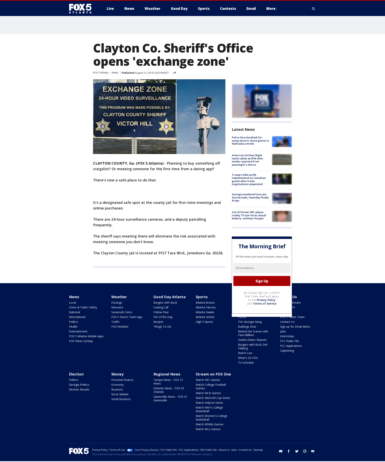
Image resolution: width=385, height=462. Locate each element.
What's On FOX (248, 358)
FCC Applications (291, 346)
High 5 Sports (204, 322)
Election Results (79, 389)
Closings (116, 302)
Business (117, 389)
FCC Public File (289, 341)
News (115, 72)
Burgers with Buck (165, 302)
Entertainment (78, 331)
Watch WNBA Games (209, 424)
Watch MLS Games (208, 429)
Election (76, 374)
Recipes (158, 322)
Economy (117, 385)
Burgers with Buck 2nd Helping (252, 346)
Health (73, 326)
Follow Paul (160, 312)
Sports (202, 296)
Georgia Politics (79, 385)
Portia (242, 317)
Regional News (166, 374)
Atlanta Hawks (205, 312)
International (77, 317)
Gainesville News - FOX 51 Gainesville (170, 398)
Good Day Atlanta (169, 296)
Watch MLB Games (208, 393)
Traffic (115, 322)
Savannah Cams (121, 312)
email (313, 451)
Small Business (121, 399)
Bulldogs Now (247, 326)
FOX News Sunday (81, 341)
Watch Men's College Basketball (209, 409)
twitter (297, 451)
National (74, 312)
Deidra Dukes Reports (252, 340)
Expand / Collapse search (313, 9)
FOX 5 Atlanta (100, 72)
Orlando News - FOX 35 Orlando (168, 390)
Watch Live (245, 353)
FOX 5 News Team (292, 317)
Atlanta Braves (205, 302)
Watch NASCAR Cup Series (213, 398)
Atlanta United (205, 317)
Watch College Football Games (211, 386)
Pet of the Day (162, 317)
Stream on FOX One (213, 374)
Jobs (283, 331)
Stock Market (120, 394)
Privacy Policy (266, 300)
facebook (289, 451)
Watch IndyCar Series (209, 403)
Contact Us (287, 322)
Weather (119, 296)
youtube (281, 451)
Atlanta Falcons (206, 307)
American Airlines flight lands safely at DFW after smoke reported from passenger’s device (247, 159)
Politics (73, 322)
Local (72, 302)
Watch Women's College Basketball (211, 417)
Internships (287, 336)
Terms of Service (264, 303)
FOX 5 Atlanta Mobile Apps (86, 336)
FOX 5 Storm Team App (126, 317)
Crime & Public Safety (83, 307)
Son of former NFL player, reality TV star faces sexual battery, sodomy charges (249, 215)
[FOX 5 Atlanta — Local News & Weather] (82, 8)
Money (117, 374)
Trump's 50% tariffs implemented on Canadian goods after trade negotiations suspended (249, 179)
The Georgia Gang (250, 322)
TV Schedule (246, 362)
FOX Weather (120, 326)
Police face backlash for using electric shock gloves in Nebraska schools (250, 140)
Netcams (117, 307)
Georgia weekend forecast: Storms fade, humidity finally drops (250, 197)
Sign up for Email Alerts (295, 326)
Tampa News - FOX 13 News (168, 381)
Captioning (287, 350)
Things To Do (162, 326)
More (271, 8)
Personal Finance (122, 380)
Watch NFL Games (208, 380)
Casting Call (160, 307)
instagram (305, 451)
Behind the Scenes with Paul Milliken (253, 333)
